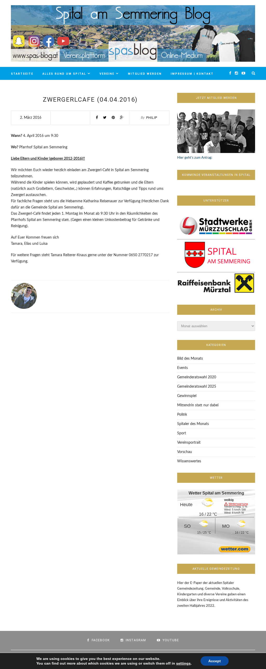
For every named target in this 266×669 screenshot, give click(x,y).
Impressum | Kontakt (192, 73)
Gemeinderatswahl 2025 (196, 386)
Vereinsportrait (189, 442)
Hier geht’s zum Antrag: (194, 157)
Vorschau (184, 452)
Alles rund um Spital (64, 73)
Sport (181, 433)
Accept (214, 661)
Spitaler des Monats (193, 424)
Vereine (106, 73)
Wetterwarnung (238, 504)
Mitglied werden (145, 73)
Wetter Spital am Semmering (216, 493)
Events (182, 368)
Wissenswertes (189, 461)
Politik (182, 414)
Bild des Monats (190, 358)
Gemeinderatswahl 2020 (196, 377)
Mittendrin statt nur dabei (197, 405)
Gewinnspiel (186, 396)
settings (183, 663)
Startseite (22, 73)
